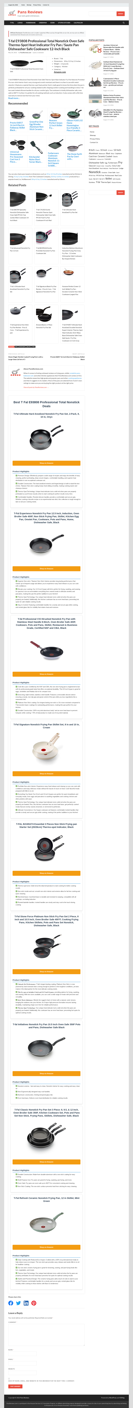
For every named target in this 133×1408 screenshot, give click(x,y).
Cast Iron (93, 156)
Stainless (92, 182)
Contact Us (46, 5)
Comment (12, 1322)
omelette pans (75, 373)
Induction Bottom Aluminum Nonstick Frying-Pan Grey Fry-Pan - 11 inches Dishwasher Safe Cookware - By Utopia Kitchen (72, 253)
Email (11, 1359)
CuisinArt (108, 159)
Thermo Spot (106, 182)
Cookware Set (100, 159)
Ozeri (52, 23)
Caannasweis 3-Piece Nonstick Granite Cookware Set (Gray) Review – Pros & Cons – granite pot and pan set (113, 83)
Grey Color (116, 166)
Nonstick (95, 172)
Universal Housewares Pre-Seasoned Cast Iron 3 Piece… (16, 157)
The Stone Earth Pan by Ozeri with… (74, 156)
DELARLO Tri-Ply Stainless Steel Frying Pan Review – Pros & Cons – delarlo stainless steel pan (113, 113)
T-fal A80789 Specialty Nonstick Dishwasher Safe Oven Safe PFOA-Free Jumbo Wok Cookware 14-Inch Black (19, 215)
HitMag (121, 1398)
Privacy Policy (37, 5)
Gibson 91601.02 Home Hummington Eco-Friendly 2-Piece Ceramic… (75, 125)
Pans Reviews (30, 12)
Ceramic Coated (105, 156)
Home (23, 5)
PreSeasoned (109, 175)
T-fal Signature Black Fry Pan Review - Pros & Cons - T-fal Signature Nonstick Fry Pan (46, 289)
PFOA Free (92, 175)
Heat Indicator (104, 168)
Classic (115, 156)
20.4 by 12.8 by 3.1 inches (60, 177)
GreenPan (43, 23)
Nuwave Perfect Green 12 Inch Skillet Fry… (55, 124)
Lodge (20, 23)
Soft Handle (116, 179)
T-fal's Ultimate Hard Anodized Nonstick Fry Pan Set (19, 289)
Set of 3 (102, 179)
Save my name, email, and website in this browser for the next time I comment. (41, 1381)
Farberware (30, 23)
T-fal (12, 23)
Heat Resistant (113, 168)
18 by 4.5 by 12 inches (39, 179)
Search (120, 14)
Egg (106, 163)
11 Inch (110, 150)
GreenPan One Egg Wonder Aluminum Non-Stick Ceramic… (37, 125)
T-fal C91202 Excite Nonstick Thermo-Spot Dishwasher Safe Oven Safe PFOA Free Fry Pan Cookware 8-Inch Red (45, 215)
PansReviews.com (25, 52)
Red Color (118, 175)
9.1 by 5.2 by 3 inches (21, 177)
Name (11, 1350)
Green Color (100, 166)
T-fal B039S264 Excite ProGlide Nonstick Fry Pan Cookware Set (45, 250)
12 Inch (117, 150)
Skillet (108, 178)
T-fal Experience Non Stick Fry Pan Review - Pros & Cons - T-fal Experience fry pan (19, 329)
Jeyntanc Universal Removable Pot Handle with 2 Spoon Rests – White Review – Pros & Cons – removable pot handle (113, 49)
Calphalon (78, 23)
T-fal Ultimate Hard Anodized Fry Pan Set (69, 211)
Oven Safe (22, 346)
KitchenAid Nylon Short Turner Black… (35, 159)
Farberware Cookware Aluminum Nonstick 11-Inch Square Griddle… (54, 159)
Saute (29, 346)
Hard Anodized (94, 168)
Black (108, 153)
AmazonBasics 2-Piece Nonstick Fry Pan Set (44, 326)
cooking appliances (75, 378)
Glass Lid (92, 166)
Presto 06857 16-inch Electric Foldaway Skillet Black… (17, 126)
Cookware (92, 159)
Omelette (104, 172)
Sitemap (29, 5)
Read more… (14, 98)
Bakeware (102, 153)
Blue (112, 153)
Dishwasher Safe (96, 162)
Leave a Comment (38, 52)
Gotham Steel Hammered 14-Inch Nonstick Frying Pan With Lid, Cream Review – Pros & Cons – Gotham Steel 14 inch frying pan (113, 66)
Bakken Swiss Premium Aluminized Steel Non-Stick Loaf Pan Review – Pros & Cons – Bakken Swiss (113, 98)
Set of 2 (96, 179)
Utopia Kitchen (64, 23)
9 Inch (97, 150)
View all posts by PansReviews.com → (36, 387)
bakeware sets (28, 376)
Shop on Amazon (46, 463)
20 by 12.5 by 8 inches (54, 174)
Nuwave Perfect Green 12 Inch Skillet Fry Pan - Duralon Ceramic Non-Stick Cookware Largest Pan (72, 290)
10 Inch (103, 150)
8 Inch (92, 150)
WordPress (112, 1398)
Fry (16, 346)
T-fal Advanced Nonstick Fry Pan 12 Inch (20, 249)
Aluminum (93, 153)
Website (11, 1369)
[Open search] (123, 22)
